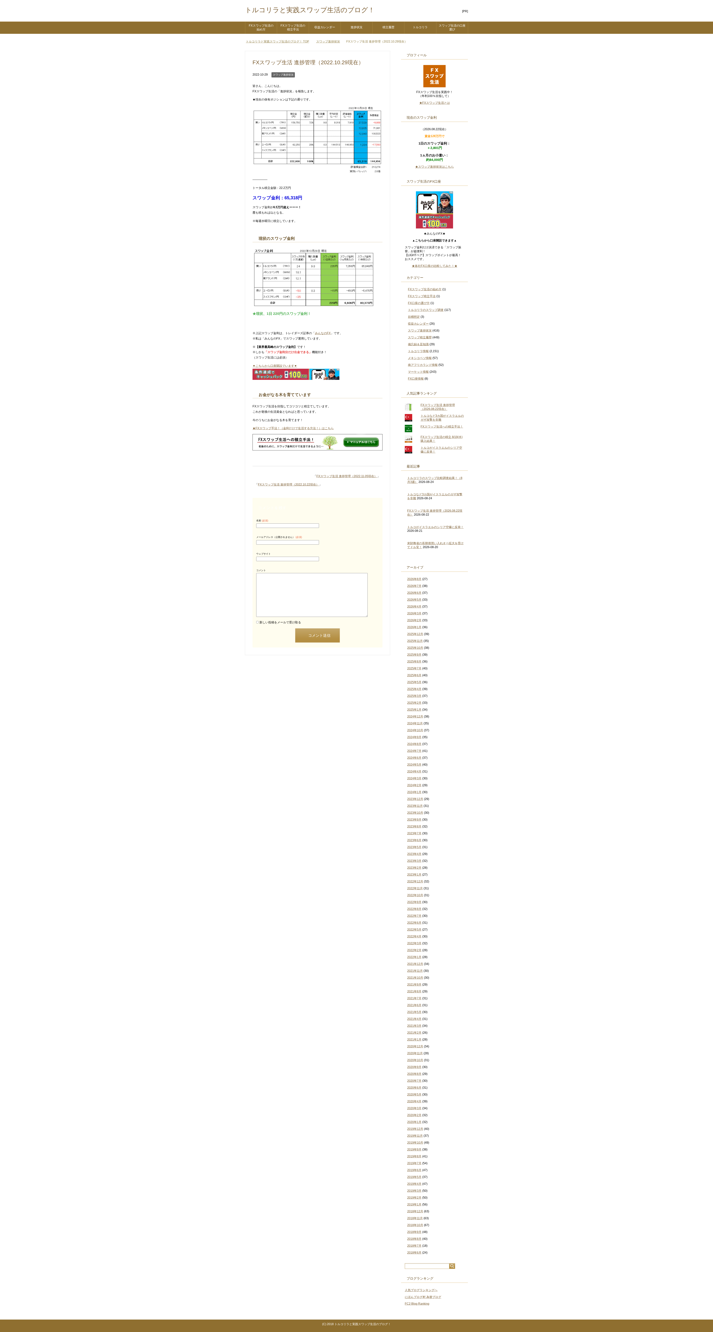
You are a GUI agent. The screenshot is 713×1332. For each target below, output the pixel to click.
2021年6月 (414, 1005)
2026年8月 (414, 579)
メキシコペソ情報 (420, 358)
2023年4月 (414, 854)
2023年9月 (414, 819)
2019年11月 (415, 1135)
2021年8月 (414, 991)
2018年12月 (415, 1211)
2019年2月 (414, 1197)
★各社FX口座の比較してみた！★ (434, 265)
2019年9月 (414, 1149)
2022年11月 (415, 888)
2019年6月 (414, 1170)
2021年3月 (414, 1025)
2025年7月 (414, 668)
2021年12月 (415, 964)
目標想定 (414, 316)
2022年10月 (415, 895)
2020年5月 (414, 1094)
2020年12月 (415, 1046)
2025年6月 (414, 675)
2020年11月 (415, 1053)
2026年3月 (414, 613)
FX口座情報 (416, 378)
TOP (279, 41)
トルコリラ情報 (418, 351)
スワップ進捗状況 (283, 74)
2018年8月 (414, 1238)
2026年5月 (414, 599)
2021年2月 (414, 1032)
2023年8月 (414, 826)
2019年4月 (414, 1183)
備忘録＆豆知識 (418, 344)
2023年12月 (415, 799)
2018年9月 (414, 1232)
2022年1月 (414, 957)
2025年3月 (414, 695)
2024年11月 (415, 723)
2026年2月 (414, 620)
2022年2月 (414, 950)
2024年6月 (414, 757)
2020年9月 (414, 1067)
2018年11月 (415, 1218)
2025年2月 (414, 702)
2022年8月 (414, 909)
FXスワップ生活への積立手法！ (442, 426)
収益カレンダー (324, 27)
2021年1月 (414, 1039)
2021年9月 (414, 984)
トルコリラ (420, 27)
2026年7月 (414, 586)
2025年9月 (414, 654)
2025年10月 (415, 647)
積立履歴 (388, 27)
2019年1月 (414, 1204)
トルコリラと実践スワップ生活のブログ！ (310, 10)
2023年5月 (414, 847)
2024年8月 (414, 744)
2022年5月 (414, 929)
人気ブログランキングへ (421, 1290)
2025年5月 (414, 682)
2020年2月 (414, 1115)
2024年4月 (414, 771)
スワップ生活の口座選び (452, 27)
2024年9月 (414, 737)
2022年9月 (414, 902)
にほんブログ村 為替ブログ (423, 1297)
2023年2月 (414, 867)
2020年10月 (415, 1060)
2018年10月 (415, 1225)
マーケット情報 (418, 371)
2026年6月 (414, 592)
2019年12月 (415, 1128)
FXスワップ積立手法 (422, 296)
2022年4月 (414, 936)
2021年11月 (415, 970)
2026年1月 (414, 627)
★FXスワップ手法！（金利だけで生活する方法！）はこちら (293, 428)
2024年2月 (414, 785)
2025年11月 (415, 641)
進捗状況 (356, 27)
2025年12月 (415, 634)
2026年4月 (414, 606)
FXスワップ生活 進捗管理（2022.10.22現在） (288, 484)
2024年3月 (414, 778)
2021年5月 (414, 1012)
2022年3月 (414, 943)
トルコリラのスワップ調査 (426, 309)
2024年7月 (414, 750)
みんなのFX (323, 333)
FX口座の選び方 (419, 303)
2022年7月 (414, 915)
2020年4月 (414, 1101)
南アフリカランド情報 (423, 364)
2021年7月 (414, 998)
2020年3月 (414, 1108)
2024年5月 (414, 764)
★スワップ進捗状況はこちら (434, 166)
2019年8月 (414, 1156)
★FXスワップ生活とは (434, 102)
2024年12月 (415, 716)
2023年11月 (415, 805)
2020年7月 (414, 1080)
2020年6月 (414, 1087)
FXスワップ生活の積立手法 (293, 27)
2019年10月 (415, 1142)
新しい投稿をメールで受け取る (280, 622)
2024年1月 (414, 792)
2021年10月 (415, 977)
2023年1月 (414, 874)
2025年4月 (414, 689)
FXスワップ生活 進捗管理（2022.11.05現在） (346, 476)
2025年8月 (414, 661)
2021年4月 (414, 1019)
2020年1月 (414, 1122)
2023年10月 (415, 812)
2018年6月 (414, 1252)
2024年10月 (415, 730)
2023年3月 (414, 860)
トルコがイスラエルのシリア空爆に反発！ (435, 527)
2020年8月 (414, 1073)
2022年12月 (415, 881)
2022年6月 (414, 922)
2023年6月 (414, 840)
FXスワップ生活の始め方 (261, 27)
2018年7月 (414, 1245)
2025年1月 (414, 709)
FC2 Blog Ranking (417, 1303)
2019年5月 (414, 1177)
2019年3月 (414, 1190)
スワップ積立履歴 (420, 337)
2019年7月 (414, 1163)
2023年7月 (414, 833)
